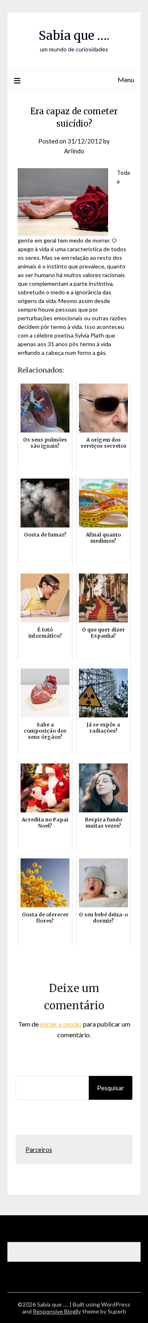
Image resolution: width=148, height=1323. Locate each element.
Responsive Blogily (57, 1311)
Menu (126, 79)
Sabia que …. (74, 35)
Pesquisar (110, 1088)
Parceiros (38, 1149)
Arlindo (74, 151)
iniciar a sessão (61, 1024)
